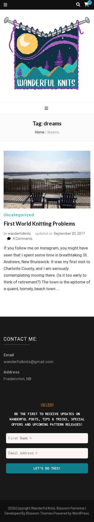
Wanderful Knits (43, 508)
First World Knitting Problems (39, 223)
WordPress (80, 513)
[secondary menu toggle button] (5, 4)
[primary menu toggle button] (47, 108)
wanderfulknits (19, 233)
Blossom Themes (39, 513)
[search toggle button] (78, 4)
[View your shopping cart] (86, 4)
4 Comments (23, 239)
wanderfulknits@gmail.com (29, 361)
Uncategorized (19, 214)
